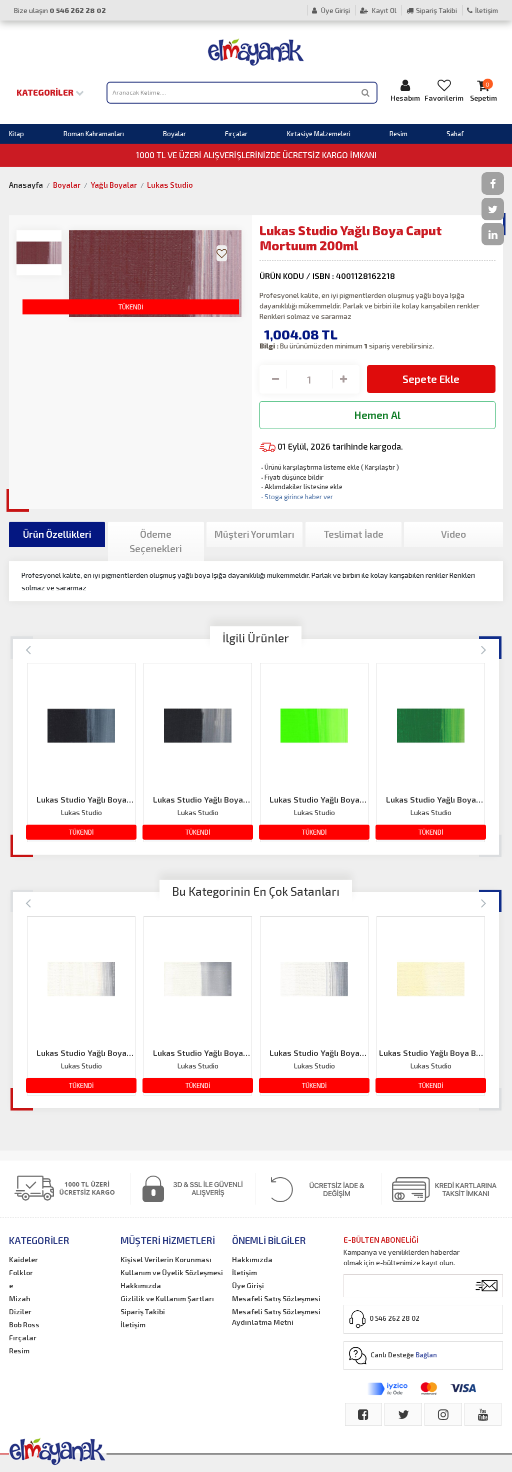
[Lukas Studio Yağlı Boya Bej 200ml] (430, 979)
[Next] (483, 649)
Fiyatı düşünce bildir (292, 477)
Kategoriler (46, 92)
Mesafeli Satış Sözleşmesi (276, 1298)
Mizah (19, 1298)
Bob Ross (24, 1324)
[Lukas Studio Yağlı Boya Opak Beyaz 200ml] (198, 979)
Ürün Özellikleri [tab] (57, 534)
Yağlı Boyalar (113, 184)
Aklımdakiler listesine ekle (301, 487)
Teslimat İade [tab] (354, 534)
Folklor (21, 1272)
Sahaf (455, 134)
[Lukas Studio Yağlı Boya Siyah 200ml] (198, 726)
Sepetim (483, 92)
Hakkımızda (140, 1285)
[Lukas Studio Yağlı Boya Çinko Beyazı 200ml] (81, 979)
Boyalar (174, 134)
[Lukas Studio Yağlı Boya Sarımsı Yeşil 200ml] (314, 726)
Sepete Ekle (431, 379)
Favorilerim (444, 98)
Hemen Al (377, 415)
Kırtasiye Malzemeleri (318, 134)
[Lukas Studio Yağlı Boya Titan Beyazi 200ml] (314, 979)
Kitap (16, 134)
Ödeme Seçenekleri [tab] (156, 541)
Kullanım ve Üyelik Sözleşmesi (171, 1272)
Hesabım (405, 98)
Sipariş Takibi (436, 10)
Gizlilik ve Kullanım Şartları (167, 1298)
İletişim (486, 10)
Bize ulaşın (60, 10)
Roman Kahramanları (94, 134)
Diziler (20, 1311)
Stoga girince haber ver (296, 497)
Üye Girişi (335, 10)
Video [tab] (453, 534)
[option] (81, 752)
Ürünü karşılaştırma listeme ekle (310, 467)
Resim (399, 134)
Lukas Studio (170, 184)
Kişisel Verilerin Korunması (166, 1259)
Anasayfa (26, 184)
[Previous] (28, 649)
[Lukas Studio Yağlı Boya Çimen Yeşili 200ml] (430, 726)
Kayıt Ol (383, 10)
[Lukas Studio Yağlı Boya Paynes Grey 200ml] (81, 726)
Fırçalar (236, 134)
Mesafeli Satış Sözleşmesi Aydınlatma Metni (276, 1316)
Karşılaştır (380, 467)
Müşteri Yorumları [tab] (254, 534)
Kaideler (23, 1259)
